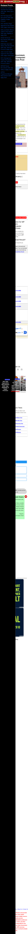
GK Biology (18, 432)
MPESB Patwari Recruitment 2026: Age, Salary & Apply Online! (7, 67)
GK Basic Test (18, 417)
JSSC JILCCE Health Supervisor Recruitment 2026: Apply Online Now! (7, 53)
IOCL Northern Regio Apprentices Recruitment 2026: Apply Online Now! (7, 25)
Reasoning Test (19, 423)
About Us (20, 909)
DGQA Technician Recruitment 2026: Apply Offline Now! (7, 39)
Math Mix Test (18, 420)
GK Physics (18, 429)
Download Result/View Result (17, 251)
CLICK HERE (18, 290)
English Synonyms (19, 426)
